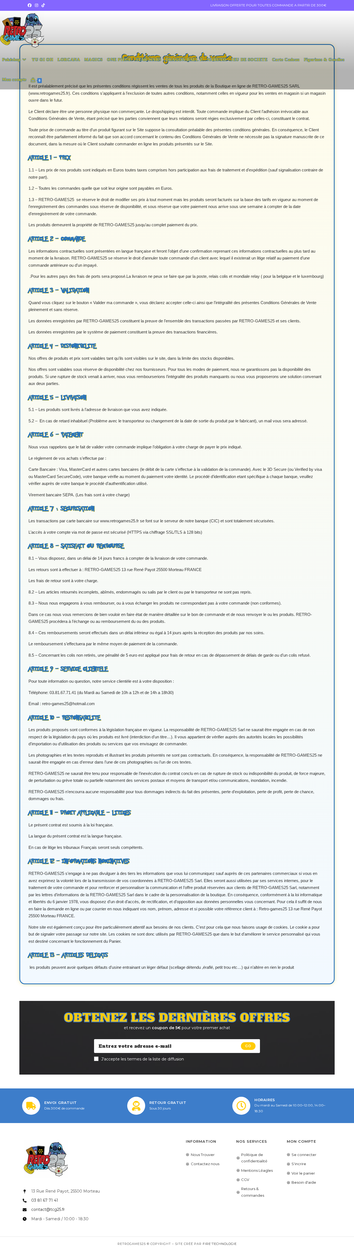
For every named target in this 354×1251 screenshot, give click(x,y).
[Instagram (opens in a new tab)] (36, 5)
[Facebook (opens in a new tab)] (30, 5)
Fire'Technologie (220, 1244)
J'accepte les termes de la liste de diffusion (142, 1059)
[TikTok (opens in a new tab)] (43, 5)
